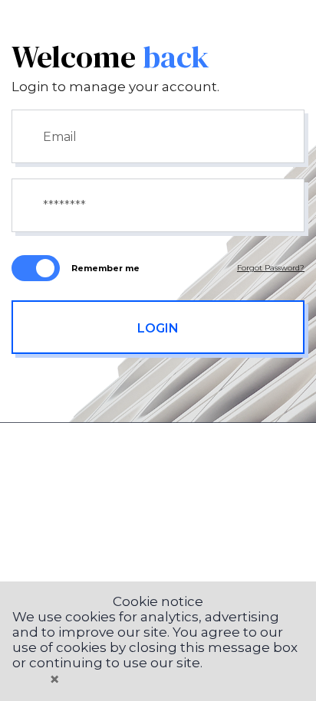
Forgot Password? (270, 268)
